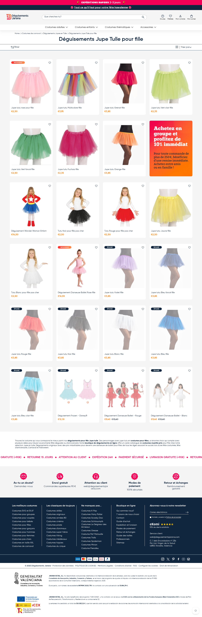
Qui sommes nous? (125, 511)
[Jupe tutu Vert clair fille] (171, 83)
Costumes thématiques (117, 27)
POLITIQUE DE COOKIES (85, 566)
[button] (191, 17)
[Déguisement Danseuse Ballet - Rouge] (124, 391)
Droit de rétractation (169, 566)
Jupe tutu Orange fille (114, 169)
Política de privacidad (173, 517)
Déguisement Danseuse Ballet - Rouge (122, 416)
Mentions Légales (105, 566)
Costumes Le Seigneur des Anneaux (93, 525)
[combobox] (94, 17)
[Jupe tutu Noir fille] (78, 330)
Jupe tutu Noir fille (66, 354)
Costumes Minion (89, 545)
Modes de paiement (125, 529)
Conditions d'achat (123, 566)
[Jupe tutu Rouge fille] (31, 330)
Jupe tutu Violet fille (113, 293)
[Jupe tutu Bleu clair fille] (31, 391)
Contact (120, 518)
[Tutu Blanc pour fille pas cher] (31, 268)
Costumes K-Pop (89, 511)
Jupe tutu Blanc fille (113, 354)
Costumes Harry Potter (91, 514)
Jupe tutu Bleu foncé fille (163, 293)
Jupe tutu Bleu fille (160, 354)
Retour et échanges (125, 532)
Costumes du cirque (55, 546)
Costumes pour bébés (22, 521)
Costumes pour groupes (23, 514)
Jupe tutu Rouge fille (21, 354)
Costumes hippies (54, 543)
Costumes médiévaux (56, 539)
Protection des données (63, 566)
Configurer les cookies (148, 566)
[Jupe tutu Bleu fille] (171, 330)
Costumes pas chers (21, 539)
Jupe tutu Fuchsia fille (68, 169)
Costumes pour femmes (23, 536)
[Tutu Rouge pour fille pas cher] (124, 206)
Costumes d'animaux (56, 529)
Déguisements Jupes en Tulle (55, 33)
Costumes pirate (54, 525)
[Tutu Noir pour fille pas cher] (78, 206)
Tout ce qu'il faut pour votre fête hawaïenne (101, 7)
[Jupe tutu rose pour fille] (31, 83)
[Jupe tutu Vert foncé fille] (31, 145)
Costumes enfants (85, 27)
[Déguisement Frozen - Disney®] (78, 391)
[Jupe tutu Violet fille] (124, 268)
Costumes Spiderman (91, 541)
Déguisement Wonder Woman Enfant (28, 231)
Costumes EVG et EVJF (23, 511)
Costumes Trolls (88, 538)
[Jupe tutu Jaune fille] (171, 206)
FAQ (135, 566)
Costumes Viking (54, 536)
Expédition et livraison (126, 525)
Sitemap (120, 543)
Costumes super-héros (57, 532)
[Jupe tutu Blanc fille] (124, 330)
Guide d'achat (123, 521)
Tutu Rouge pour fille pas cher (118, 231)
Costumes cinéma (54, 521)
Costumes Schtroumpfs (92, 521)
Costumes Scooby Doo (92, 518)
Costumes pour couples (23, 518)
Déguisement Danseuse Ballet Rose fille (76, 293)
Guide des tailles (124, 536)
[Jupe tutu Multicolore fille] (78, 83)
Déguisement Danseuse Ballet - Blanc (169, 416)
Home (17, 33)
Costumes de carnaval (31, 33)
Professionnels (122, 539)
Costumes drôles (54, 511)
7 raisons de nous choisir (127, 514)
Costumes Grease (89, 531)
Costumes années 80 (56, 518)
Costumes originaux (55, 514)
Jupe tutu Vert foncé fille (22, 169)
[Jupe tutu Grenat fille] (124, 83)
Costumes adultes (55, 27)
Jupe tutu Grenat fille (114, 108)
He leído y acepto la (166, 517)
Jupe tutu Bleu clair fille (22, 416)
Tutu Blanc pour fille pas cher (25, 293)
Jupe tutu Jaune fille (161, 231)
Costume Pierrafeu (90, 548)
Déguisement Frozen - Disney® (72, 416)
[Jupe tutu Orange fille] (124, 145)
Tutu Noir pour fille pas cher (71, 231)
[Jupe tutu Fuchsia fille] (78, 145)
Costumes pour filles (21, 525)
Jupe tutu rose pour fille (22, 108)
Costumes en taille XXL (23, 543)
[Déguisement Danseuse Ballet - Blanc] (171, 391)
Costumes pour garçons (23, 529)
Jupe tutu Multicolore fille (70, 108)
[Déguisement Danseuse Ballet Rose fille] (78, 268)
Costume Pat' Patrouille (92, 534)
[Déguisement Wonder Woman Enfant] (31, 206)
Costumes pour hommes (23, 532)
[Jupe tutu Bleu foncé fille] (171, 268)
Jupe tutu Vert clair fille (162, 108)
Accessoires (146, 27)
